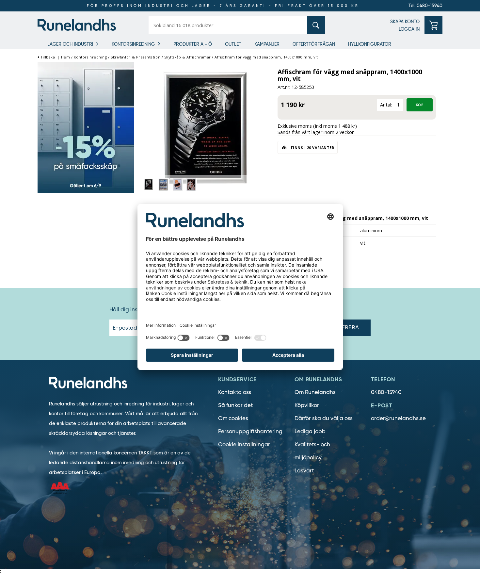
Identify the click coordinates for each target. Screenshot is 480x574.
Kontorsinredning (133, 44)
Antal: (386, 105)
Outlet (233, 44)
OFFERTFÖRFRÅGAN (314, 44)
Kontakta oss (234, 392)
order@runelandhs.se (398, 418)
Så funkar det (235, 405)
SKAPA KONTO (405, 22)
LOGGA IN (409, 29)
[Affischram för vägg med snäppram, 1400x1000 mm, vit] (205, 128)
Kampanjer (267, 44)
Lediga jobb (310, 431)
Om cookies (233, 418)
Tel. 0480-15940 (425, 5)
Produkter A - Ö (192, 44)
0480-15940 (386, 392)
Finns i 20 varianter (312, 147)
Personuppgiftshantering (250, 431)
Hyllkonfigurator (369, 44)
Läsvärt (304, 470)
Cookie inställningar (244, 444)
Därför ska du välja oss (324, 418)
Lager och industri (70, 44)
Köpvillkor (307, 405)
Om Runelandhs (315, 392)
